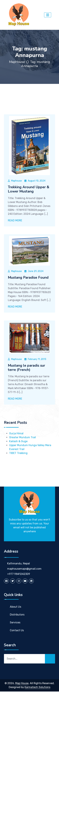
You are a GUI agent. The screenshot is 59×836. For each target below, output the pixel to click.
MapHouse (17, 62)
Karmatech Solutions (37, 687)
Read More (15, 220)
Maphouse (16, 180)
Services (15, 622)
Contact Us (17, 630)
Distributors (17, 614)
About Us (15, 606)
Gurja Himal (16, 433)
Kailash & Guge (18, 441)
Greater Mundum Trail (22, 437)
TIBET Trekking (18, 453)
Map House (22, 683)
